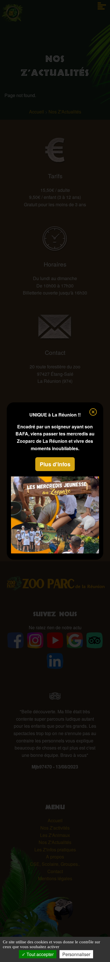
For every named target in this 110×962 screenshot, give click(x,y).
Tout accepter (39, 954)
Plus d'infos (55, 464)
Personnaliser (76, 954)
